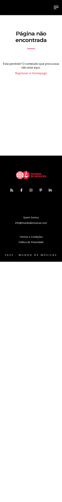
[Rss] (12, 190)
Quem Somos (31, 217)
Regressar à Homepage (31, 73)
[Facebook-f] (21, 190)
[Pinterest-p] (40, 190)
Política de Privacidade (31, 242)
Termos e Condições (31, 236)
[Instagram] (31, 190)
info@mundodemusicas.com (31, 223)
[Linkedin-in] (50, 190)
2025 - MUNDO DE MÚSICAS (31, 255)
